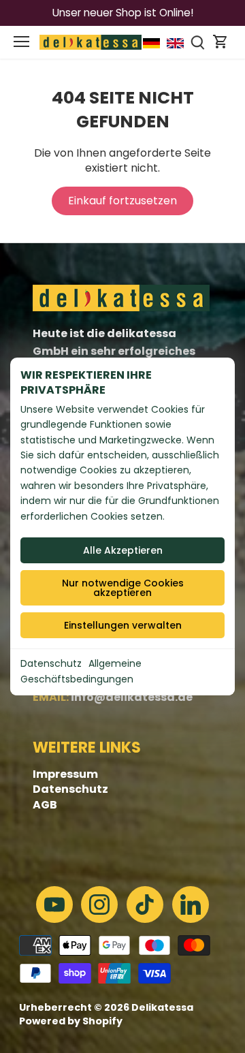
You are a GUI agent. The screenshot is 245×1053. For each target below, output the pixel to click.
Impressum (65, 774)
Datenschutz (51, 663)
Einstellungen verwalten (123, 625)
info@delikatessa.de (132, 697)
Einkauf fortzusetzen (122, 200)
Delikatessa (162, 1007)
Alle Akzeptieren (123, 550)
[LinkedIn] (190, 904)
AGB (45, 805)
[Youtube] (54, 904)
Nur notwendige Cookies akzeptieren (123, 587)
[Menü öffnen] (21, 41)
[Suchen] (197, 42)
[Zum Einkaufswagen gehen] (220, 42)
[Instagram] (99, 904)
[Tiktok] (145, 904)
